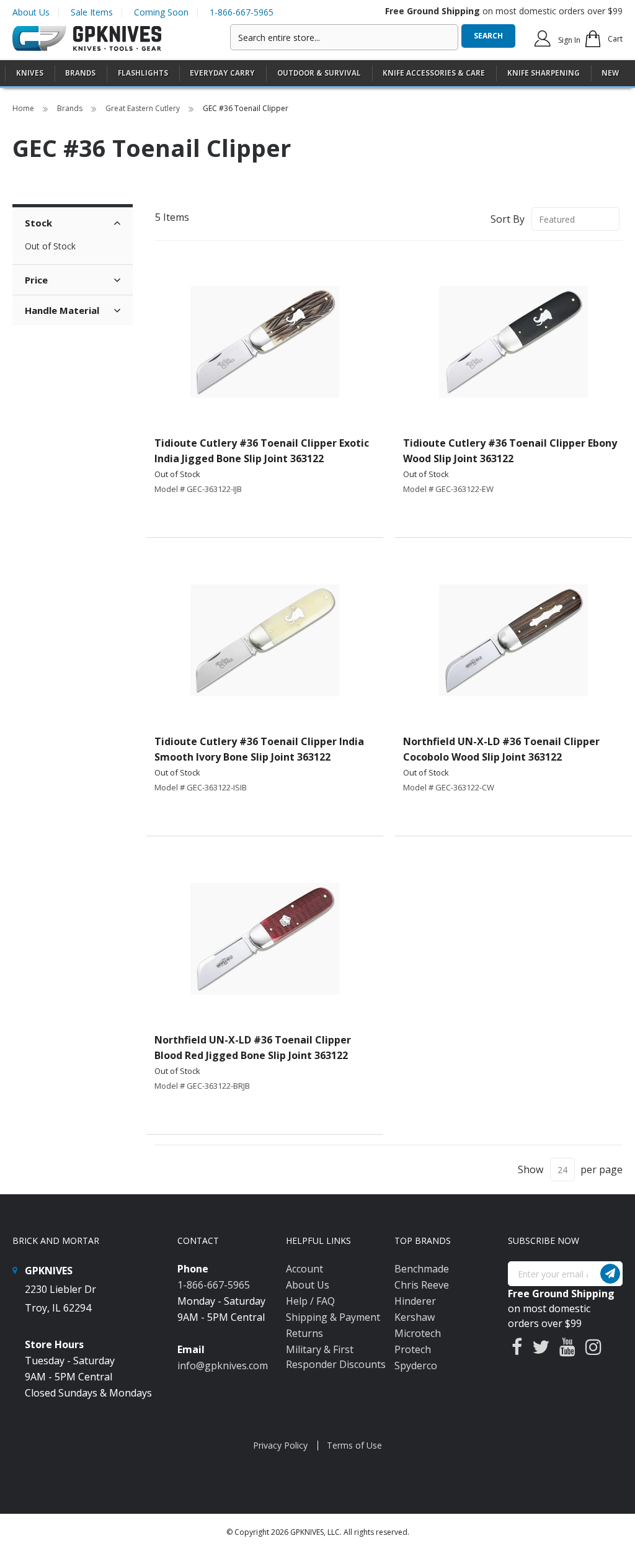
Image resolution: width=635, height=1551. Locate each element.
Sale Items (92, 12)
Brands (70, 108)
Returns (304, 1333)
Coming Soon (161, 12)
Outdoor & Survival (319, 73)
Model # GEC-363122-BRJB (202, 1085)
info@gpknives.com (222, 1365)
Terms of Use (354, 1445)
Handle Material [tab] (62, 310)
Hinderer (415, 1301)
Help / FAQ (310, 1301)
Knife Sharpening (543, 73)
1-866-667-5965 (241, 12)
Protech (412, 1349)
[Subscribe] (610, 1274)
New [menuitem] (610, 73)
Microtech (417, 1333)
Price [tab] (36, 280)
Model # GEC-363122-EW (448, 488)
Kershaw (414, 1317)
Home (24, 108)
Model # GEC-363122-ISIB (200, 787)
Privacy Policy (280, 1445)
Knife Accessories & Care (434, 73)
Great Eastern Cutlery (143, 108)
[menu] (317, 73)
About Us (31, 12)
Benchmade (421, 1269)
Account (304, 1269)
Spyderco (415, 1365)
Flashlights (143, 73)
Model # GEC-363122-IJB (198, 488)
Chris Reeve (421, 1285)
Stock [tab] (38, 223)
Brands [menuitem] (80, 73)
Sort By (508, 219)
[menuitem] (29, 73)
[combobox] (344, 37)
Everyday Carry (222, 73)
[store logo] (86, 38)
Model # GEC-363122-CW (448, 787)
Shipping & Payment (333, 1317)
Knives (29, 73)
